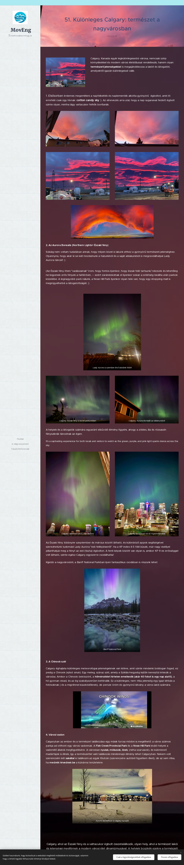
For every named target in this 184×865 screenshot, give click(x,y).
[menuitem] (20, 439)
